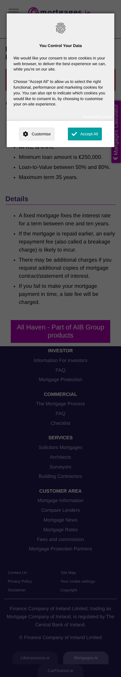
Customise (41, 134)
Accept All (89, 134)
